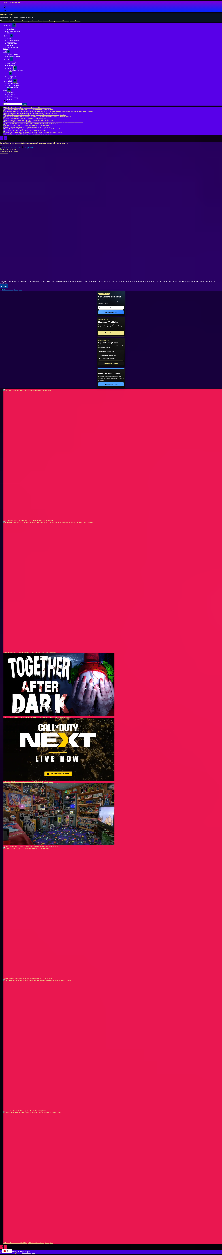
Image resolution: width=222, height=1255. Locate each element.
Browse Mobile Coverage (111, 363)
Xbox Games (11, 42)
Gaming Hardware (12, 47)
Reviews (6, 73)
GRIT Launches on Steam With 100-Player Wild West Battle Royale (23, 134)
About (5, 90)
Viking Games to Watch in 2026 (107, 355)
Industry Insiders (12, 65)
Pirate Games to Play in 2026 (107, 358)
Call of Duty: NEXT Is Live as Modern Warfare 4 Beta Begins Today (23, 120)
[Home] (40, 21)
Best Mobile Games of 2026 (106, 351)
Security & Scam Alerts (14, 31)
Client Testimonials (13, 85)
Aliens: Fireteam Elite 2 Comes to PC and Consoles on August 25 (23, 127)
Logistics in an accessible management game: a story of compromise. (34, 143)
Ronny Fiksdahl (28, 147)
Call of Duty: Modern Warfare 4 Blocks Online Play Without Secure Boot (25, 113)
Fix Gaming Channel (6, 14)
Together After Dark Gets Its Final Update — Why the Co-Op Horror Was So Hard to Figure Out (32, 116)
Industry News (11, 29)
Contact (9, 96)
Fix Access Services (13, 83)
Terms (33, 1253)
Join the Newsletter (111, 312)
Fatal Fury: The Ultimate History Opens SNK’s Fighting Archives (22, 109)
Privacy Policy (26, 1253)
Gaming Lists (11, 28)
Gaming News (7, 25)
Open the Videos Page (111, 384)
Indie (5, 52)
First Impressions (12, 76)
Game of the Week (13, 54)
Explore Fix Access (111, 332)
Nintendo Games (12, 43)
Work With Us (11, 94)
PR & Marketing (8, 81)
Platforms (6, 36)
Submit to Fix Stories (16, 70)
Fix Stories (10, 68)
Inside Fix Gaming (12, 97)
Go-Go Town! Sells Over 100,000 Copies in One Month (20, 130)
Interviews (6, 59)
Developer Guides (12, 87)
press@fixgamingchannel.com (12, 2)
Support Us (10, 92)
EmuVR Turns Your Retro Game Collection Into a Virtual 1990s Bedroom (25, 123)
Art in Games (11, 63)
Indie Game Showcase (13, 56)
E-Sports (9, 33)
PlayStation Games (13, 40)
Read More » (4, 286)
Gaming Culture (53, 123)
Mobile (9, 38)
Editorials (10, 99)
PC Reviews (10, 78)
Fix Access (21, 1251)
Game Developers (12, 62)
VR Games (10, 45)
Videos (5, 49)
